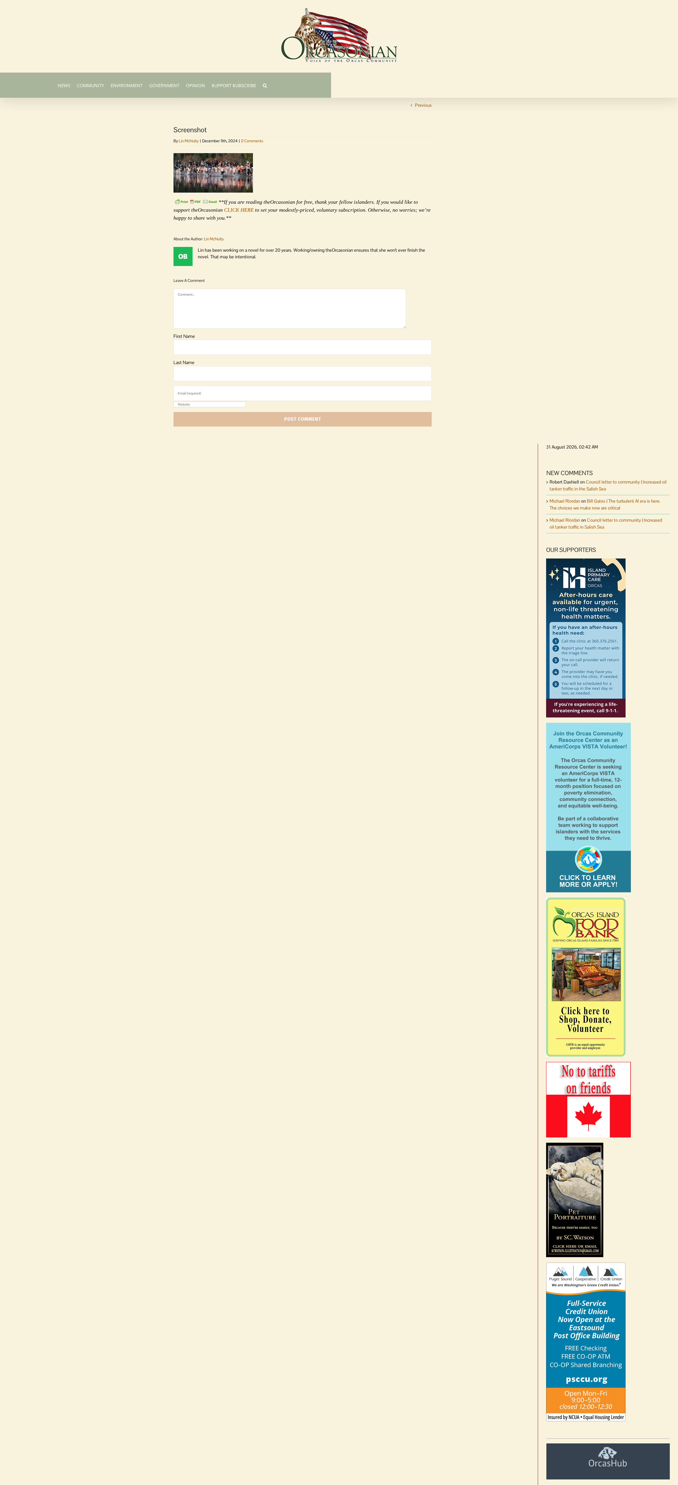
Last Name (183, 362)
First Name (184, 336)
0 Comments (252, 140)
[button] (265, 85)
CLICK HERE (239, 210)
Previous (423, 105)
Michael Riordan (565, 501)
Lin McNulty (189, 140)
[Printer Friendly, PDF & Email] (195, 201)
